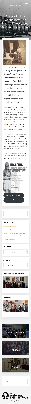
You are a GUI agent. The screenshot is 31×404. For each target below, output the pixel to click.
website (8, 156)
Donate (15, 367)
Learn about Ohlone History (14, 195)
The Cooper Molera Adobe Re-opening (13, 230)
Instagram (14, 153)
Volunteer (15, 349)
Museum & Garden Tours (15, 334)
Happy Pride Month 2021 (10, 239)
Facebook (20, 153)
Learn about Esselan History (14, 200)
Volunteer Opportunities (9, 226)
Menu (27, 3)
